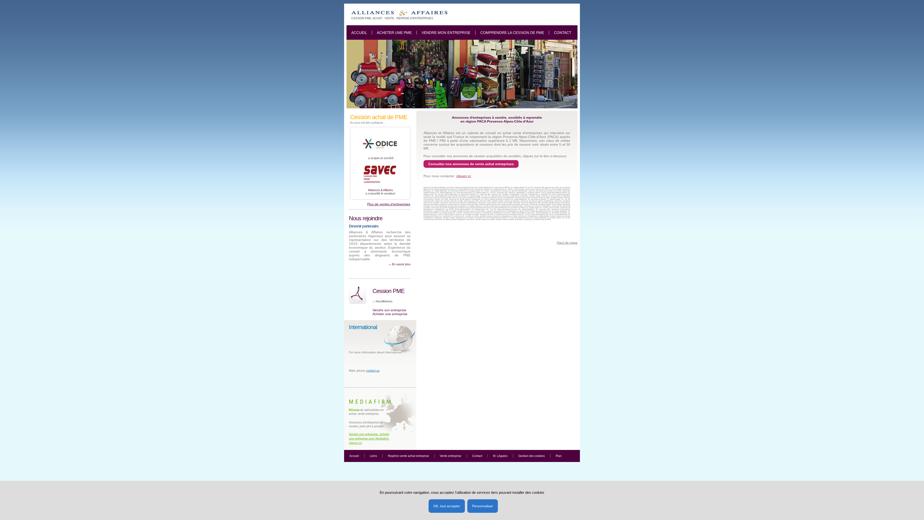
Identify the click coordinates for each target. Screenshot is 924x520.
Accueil (359, 33)
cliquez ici (463, 176)
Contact (562, 33)
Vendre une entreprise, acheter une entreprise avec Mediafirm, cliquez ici (369, 439)
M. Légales (500, 456)
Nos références (384, 301)
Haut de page (567, 243)
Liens (373, 456)
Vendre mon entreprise (446, 33)
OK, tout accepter (446, 506)
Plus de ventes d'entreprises (388, 204)
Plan (559, 456)
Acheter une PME (394, 33)
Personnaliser (482, 506)
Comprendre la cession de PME (512, 33)
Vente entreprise (450, 456)
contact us (372, 370)
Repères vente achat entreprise (408, 456)
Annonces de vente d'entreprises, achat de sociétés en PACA (399, 13)
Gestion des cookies (531, 456)
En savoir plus (401, 264)
